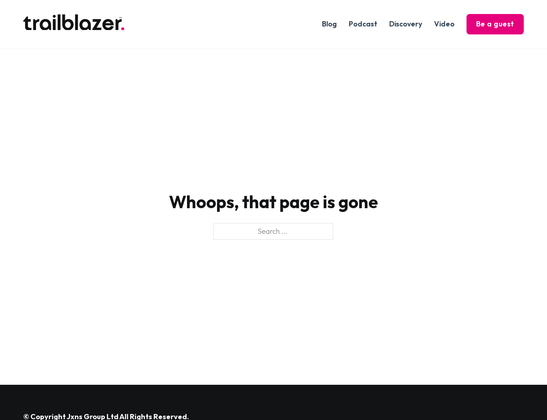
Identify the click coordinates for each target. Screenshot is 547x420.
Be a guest (495, 23)
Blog (329, 23)
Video (444, 23)
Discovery (405, 23)
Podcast (363, 23)
